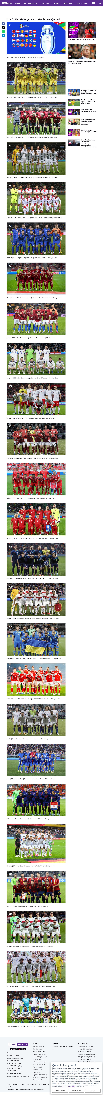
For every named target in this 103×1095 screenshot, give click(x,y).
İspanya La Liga (37, 1069)
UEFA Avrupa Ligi (38, 1059)
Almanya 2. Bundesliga (40, 1077)
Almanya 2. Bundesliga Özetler (87, 1062)
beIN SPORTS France (13, 1061)
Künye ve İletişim (43, 1084)
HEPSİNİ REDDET (76, 1090)
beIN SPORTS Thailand (14, 1068)
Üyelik (9, 1084)
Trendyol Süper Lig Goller (85, 1046)
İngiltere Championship (40, 1075)
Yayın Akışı (16, 1084)
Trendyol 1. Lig (37, 1049)
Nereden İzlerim (12, 1087)
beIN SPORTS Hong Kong (14, 1066)
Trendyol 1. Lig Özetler (84, 1051)
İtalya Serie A (37, 1072)
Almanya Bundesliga (39, 1064)
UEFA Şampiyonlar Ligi (40, 1057)
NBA (53, 1049)
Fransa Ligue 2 (37, 1080)
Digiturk (9, 1053)
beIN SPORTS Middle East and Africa (18, 1076)
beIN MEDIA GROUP (13, 1055)
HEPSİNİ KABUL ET (60, 1090)
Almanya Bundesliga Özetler (86, 1057)
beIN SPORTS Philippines (14, 1071)
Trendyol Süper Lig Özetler (86, 1049)
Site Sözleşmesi (32, 1084)
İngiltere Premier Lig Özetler (86, 1054)
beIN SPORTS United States (15, 1058)
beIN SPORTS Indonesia (14, 1073)
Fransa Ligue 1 (37, 1067)
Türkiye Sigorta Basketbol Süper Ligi (62, 1046)
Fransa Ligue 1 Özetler (84, 1059)
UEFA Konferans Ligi (39, 1062)
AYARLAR (93, 1090)
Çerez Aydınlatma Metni (68, 1086)
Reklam (23, 1084)
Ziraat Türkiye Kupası (39, 1051)
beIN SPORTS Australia (14, 1063)
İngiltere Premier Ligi (39, 1054)
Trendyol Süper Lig (38, 1046)
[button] (7, 3)
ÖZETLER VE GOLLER (30, 3)
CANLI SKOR (68, 3)
